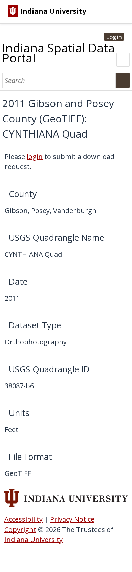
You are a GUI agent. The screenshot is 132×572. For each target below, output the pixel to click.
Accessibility (23, 519)
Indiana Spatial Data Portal (58, 53)
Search (123, 80)
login (35, 156)
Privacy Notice (72, 519)
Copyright (20, 529)
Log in (114, 36)
